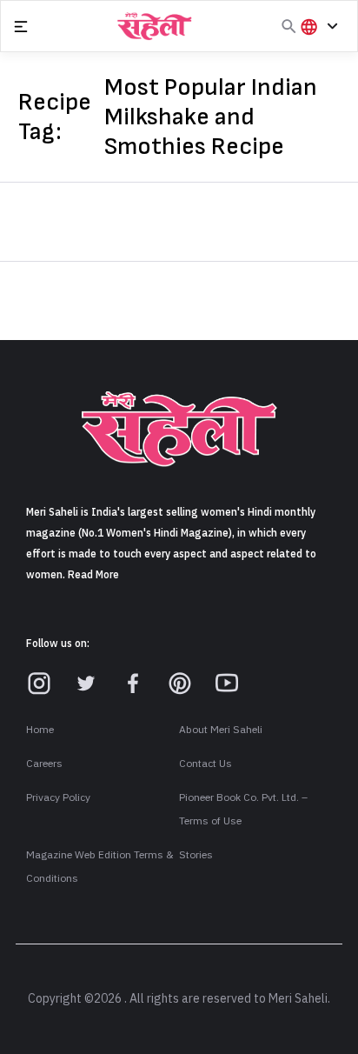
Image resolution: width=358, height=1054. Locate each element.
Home (40, 729)
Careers (44, 763)
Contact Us (205, 763)
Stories (196, 855)
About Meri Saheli (220, 729)
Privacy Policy (58, 797)
